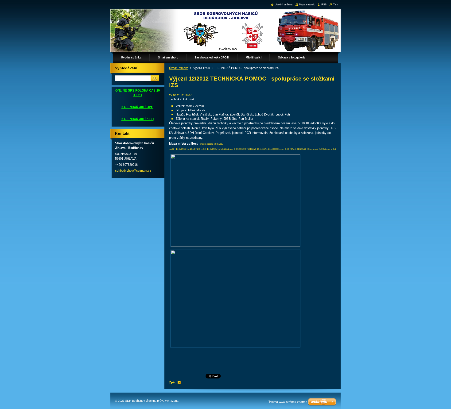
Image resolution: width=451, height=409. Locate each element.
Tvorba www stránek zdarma (287, 402)
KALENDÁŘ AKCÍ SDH (137, 119)
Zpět (172, 382)
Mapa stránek (307, 4)
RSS (324, 4)
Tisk (335, 4)
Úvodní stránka (178, 68)
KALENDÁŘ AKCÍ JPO (137, 107)
